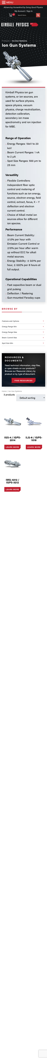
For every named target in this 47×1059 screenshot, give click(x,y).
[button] (4, 2)
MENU (9, 2)
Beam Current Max (9, 337)
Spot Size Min (7, 343)
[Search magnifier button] (38, 15)
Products (6, 40)
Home (4, 391)
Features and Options (10, 321)
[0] (10, 15)
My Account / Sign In (24, 11)
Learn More (12, 447)
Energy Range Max (9, 332)
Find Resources (24, 380)
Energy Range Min (9, 326)
